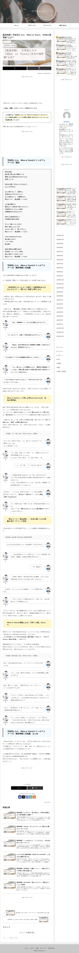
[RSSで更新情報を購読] (34, 796)
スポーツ (32, 948)
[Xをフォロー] (23, 796)
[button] (39, 68)
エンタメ (26, 948)
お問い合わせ (51, 948)
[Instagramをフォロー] (27, 796)
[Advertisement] (27, 88)
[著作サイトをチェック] (19, 796)
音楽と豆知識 (7, 780)
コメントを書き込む (27, 932)
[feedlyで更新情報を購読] (30, 796)
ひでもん (67, 121)
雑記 (37, 948)
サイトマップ (43, 948)
